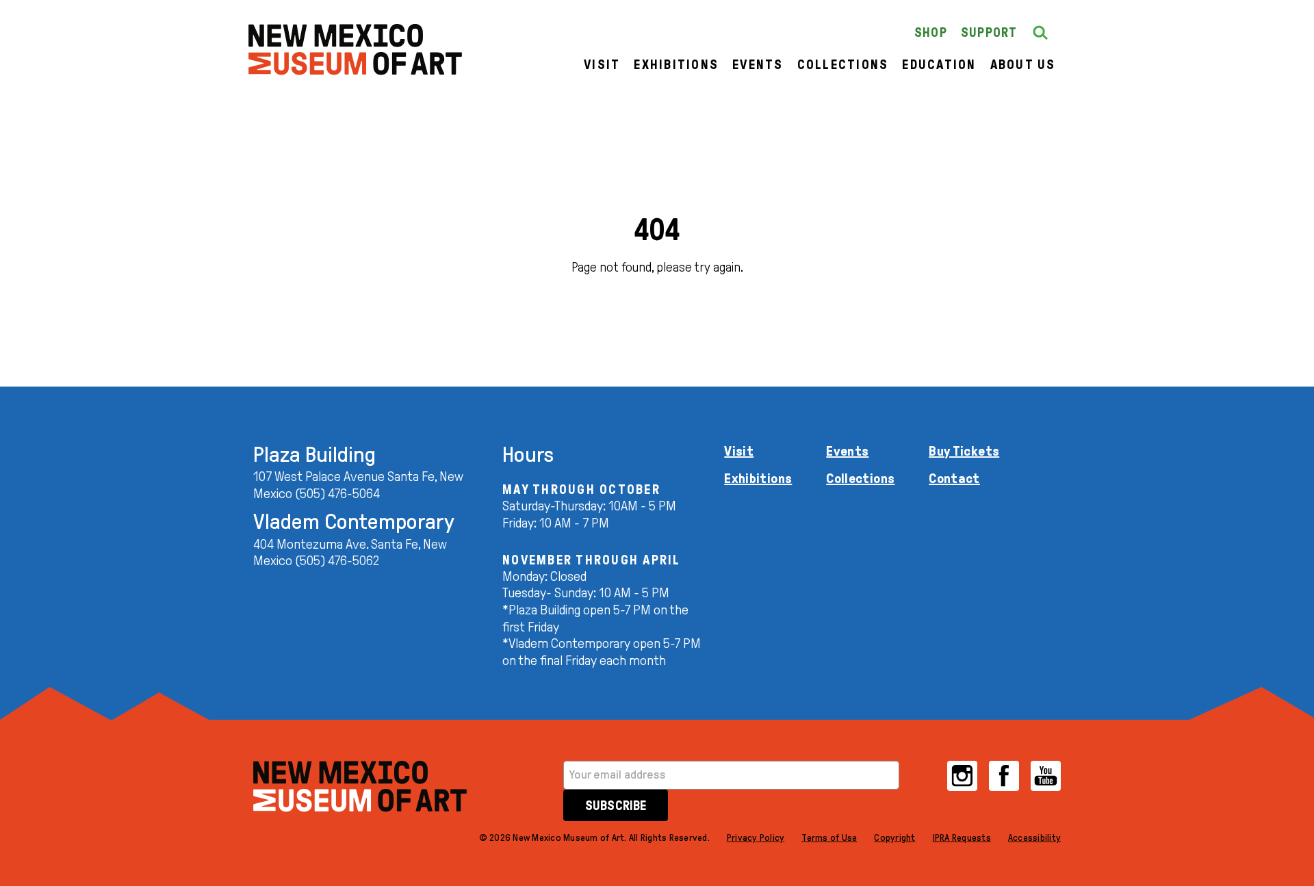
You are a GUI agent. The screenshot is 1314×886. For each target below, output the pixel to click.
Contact (954, 478)
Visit (602, 64)
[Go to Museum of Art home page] (360, 786)
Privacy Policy (756, 838)
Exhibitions (676, 64)
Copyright (894, 838)
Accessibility (1034, 838)
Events (758, 64)
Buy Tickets (964, 450)
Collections (843, 64)
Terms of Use (829, 838)
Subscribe (615, 805)
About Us (1023, 64)
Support (989, 32)
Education (939, 64)
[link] (355, 49)
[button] (1040, 33)
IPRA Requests (962, 838)
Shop (930, 32)
